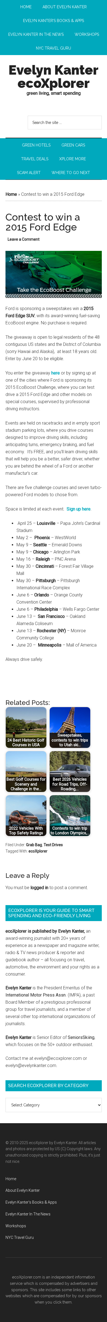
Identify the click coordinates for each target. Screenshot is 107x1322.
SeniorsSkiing (81, 1037)
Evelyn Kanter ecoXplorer (53, 76)
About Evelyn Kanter (22, 1190)
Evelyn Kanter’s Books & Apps (31, 1202)
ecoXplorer (38, 851)
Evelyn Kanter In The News (27, 1214)
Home (11, 194)
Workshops (15, 1226)
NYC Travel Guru (19, 1237)
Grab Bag (34, 845)
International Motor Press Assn (35, 995)
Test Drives (53, 845)
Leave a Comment (24, 239)
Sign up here (79, 509)
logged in (39, 887)
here (55, 373)
